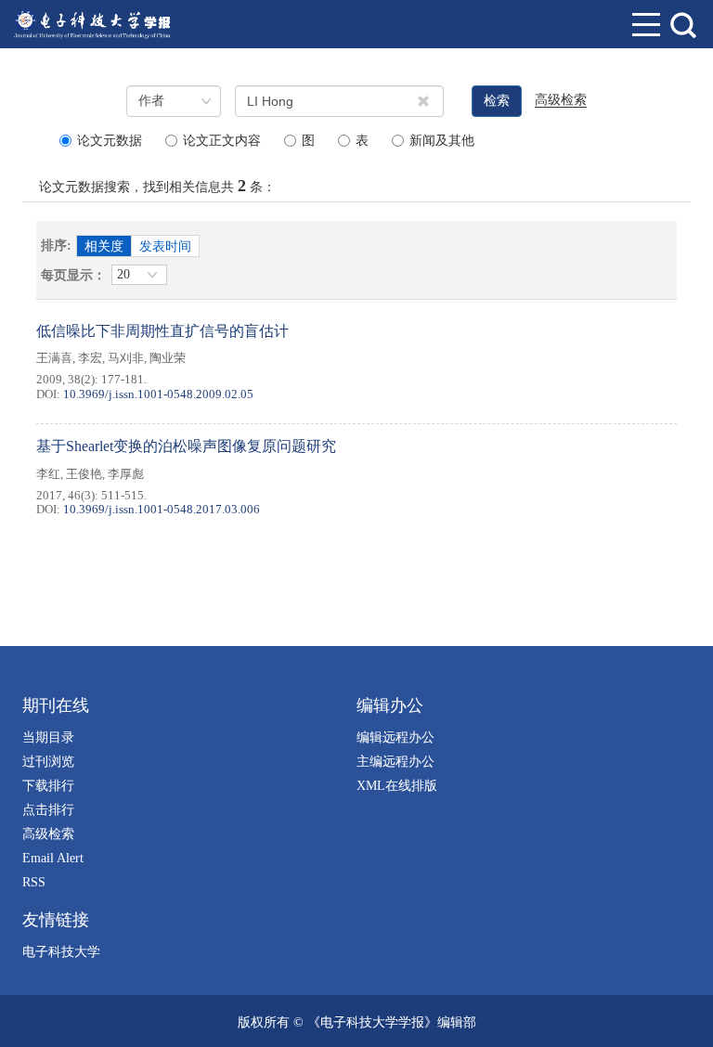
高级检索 (48, 834)
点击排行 (48, 810)
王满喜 (54, 358)
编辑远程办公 (395, 737)
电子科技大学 (61, 952)
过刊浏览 (48, 762)
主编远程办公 (395, 762)
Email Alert (53, 858)
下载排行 (48, 786)
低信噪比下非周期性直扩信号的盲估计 (162, 331)
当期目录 (48, 737)
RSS (33, 882)
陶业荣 (167, 358)
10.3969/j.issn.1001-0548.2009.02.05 (158, 394)
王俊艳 (84, 474)
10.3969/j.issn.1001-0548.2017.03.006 (161, 509)
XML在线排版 (396, 786)
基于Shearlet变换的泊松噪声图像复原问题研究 (186, 446)
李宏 (90, 358)
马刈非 (126, 358)
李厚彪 (126, 474)
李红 (48, 474)
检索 (497, 101)
